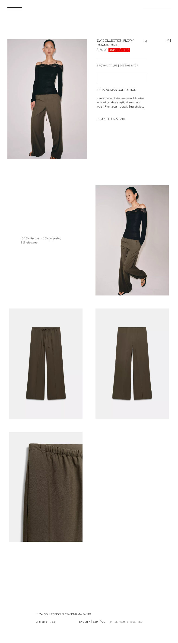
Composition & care (111, 119)
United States (45, 621)
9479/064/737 (129, 65)
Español (99, 621)
